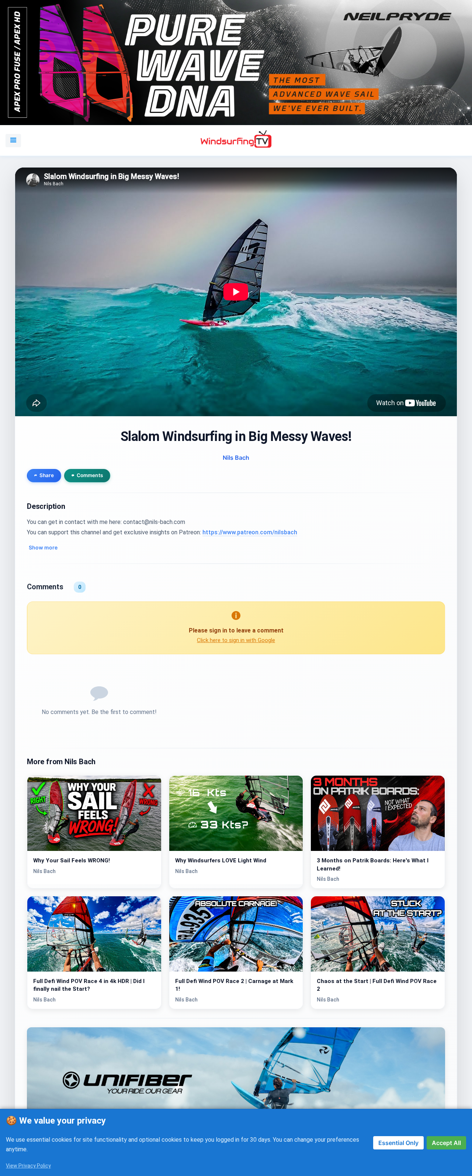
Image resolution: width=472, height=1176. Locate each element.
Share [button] (46, 475)
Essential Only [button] (398, 1142)
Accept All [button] (446, 1142)
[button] (13, 140)
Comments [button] (90, 475)
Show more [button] (43, 547)
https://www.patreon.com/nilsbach (249, 532)
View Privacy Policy (28, 1166)
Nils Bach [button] (236, 457)
